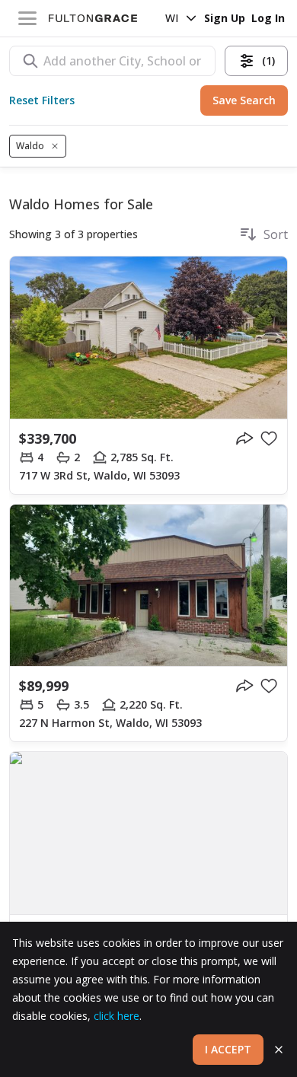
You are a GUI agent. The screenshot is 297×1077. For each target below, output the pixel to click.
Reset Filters (42, 100)
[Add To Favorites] (269, 438)
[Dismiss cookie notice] (279, 1050)
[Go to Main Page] (93, 18)
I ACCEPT (228, 1049)
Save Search (244, 100)
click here (116, 1015)
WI (171, 18)
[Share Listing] (244, 438)
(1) (268, 60)
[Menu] (27, 18)
